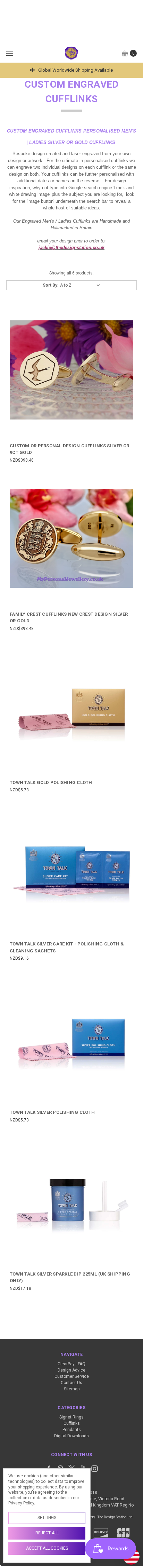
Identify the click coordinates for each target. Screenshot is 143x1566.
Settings (46, 1517)
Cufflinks (72, 1423)
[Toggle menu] (9, 53)
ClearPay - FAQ (71, 1363)
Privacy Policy (21, 1503)
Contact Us (71, 1382)
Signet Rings (71, 1417)
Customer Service (71, 1376)
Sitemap (71, 1389)
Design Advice (71, 1370)
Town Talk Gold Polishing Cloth (51, 782)
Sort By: (50, 285)
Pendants (71, 1429)
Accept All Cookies (47, 1548)
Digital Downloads (71, 1435)
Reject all (47, 1533)
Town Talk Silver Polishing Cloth (52, 1112)
